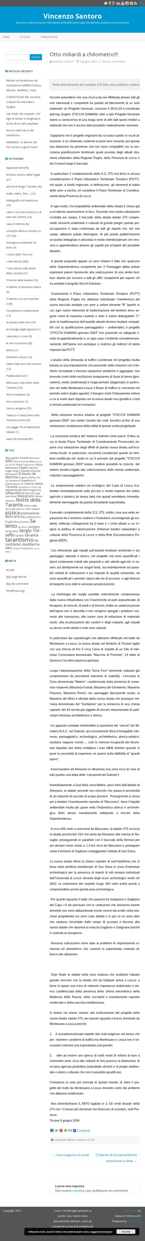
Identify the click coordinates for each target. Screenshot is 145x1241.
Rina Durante (21, 521)
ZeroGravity (130, 1210)
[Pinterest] (131, 3)
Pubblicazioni (49, 37)
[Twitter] (106, 3)
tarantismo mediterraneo (23, 544)
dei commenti (17, 584)
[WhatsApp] (65, 1130)
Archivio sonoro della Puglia (23, 174)
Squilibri (19, 535)
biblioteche (29, 464)
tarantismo (19, 539)
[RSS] (135, 3)
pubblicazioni (33, 517)
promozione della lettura (22, 515)
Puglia (9, 521)
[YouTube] (122, 3)
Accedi (10, 570)
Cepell (23, 468)
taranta (31, 535)
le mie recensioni (16, 343)
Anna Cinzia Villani (24, 461)
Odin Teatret (32, 509)
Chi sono (24, 37)
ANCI (9, 461)
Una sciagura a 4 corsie (70, 1155)
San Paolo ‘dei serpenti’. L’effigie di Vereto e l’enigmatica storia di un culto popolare (23, 118)
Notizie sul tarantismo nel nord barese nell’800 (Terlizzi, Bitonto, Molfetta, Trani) (24, 85)
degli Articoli (16, 577)
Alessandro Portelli (16, 458)
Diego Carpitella (21, 470)
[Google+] (61, 1130)
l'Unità (34, 487)
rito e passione (15, 401)
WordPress (134, 1221)
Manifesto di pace (17, 357)
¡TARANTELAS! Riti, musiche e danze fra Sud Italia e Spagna (23, 102)
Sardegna (34, 527)
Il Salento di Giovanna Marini (23, 287)
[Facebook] (110, 3)
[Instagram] (127, 3)
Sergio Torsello (23, 532)
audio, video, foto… (18, 193)
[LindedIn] (118, 3)
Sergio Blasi (12, 531)
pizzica (12, 512)
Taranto (17, 548)
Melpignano (26, 496)
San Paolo (22, 527)
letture (10, 350)
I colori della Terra (17, 254)
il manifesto (26, 480)
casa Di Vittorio (15, 224)
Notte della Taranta (23, 502)
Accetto (126, 1231)
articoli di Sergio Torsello (21, 186)
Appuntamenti (14, 167)
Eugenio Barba (27, 477)
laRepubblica (14, 493)
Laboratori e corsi (17, 336)
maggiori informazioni (101, 1231)
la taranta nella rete (18, 322)
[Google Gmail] (70, 1130)
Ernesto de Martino (20, 475)
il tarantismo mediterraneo (22, 310)
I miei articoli (14, 261)
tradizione (27, 548)
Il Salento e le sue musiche (22, 299)
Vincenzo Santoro (72, 16)
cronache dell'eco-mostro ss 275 (75, 1140)
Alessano (34, 458)
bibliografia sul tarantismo (22, 200)
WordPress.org (15, 590)
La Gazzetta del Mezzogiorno (23, 488)
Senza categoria (16, 408)
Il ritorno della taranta (19, 280)
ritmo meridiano (16, 394)
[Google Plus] (114, 3)
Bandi (19, 464)
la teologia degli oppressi (21, 329)
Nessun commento (113, 61)
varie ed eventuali (17, 439)
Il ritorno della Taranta (24, 485)
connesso (79, 1191)
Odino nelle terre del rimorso (23, 364)
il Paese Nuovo (20, 482)
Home (6, 37)
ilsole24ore (24, 487)
